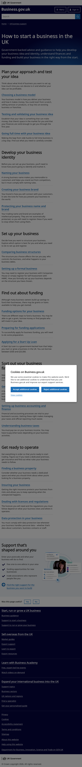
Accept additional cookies (25, 389)
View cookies (16, 395)
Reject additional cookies (55, 389)
